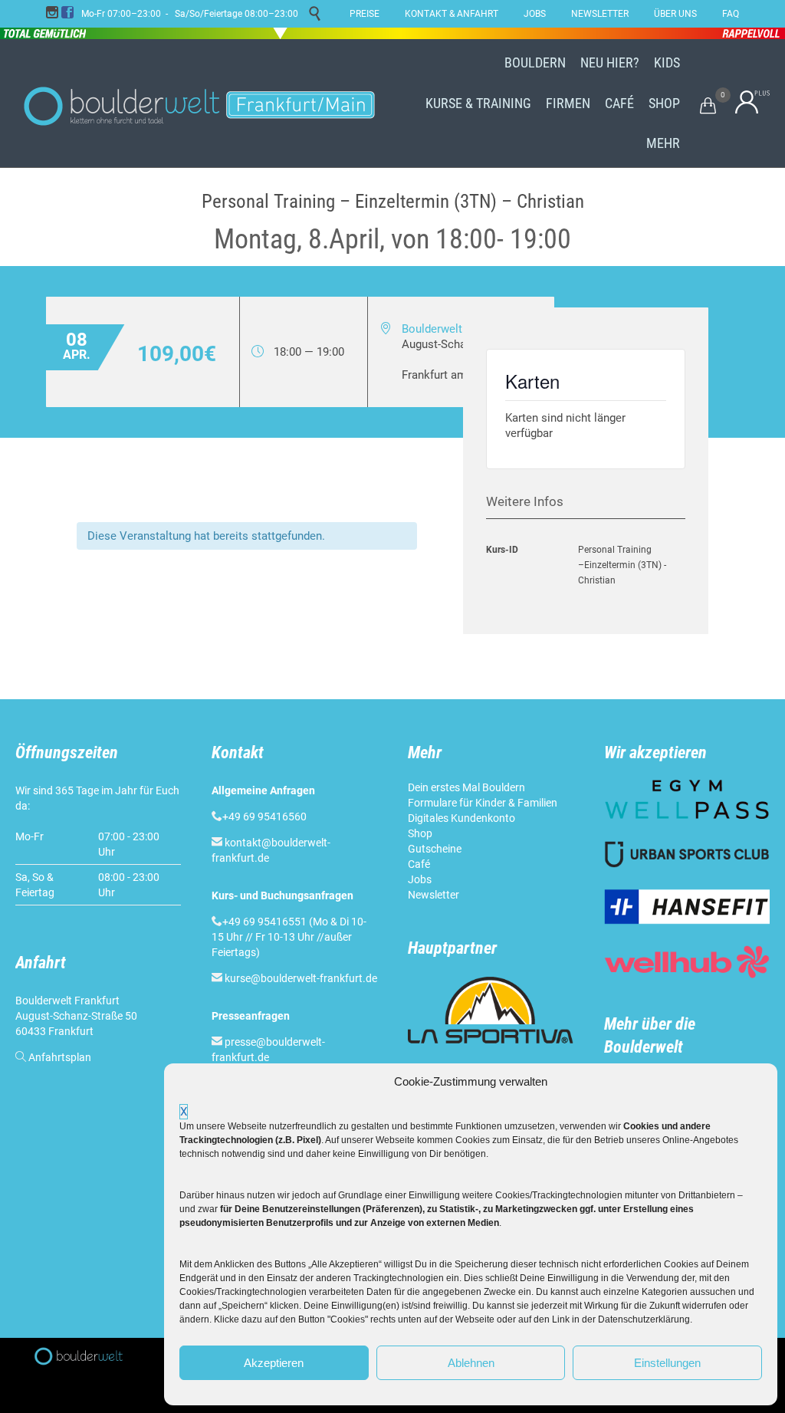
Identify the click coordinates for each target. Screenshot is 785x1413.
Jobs (420, 879)
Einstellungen (667, 1362)
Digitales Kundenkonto (461, 818)
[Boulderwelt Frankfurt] (199, 103)
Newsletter (433, 895)
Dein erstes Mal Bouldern (466, 787)
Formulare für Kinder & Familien (482, 803)
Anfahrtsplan (59, 1057)
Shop (420, 833)
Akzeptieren (274, 1362)
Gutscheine (434, 849)
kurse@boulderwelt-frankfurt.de (301, 978)
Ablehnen (471, 1362)
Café (419, 864)
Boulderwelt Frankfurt (456, 329)
